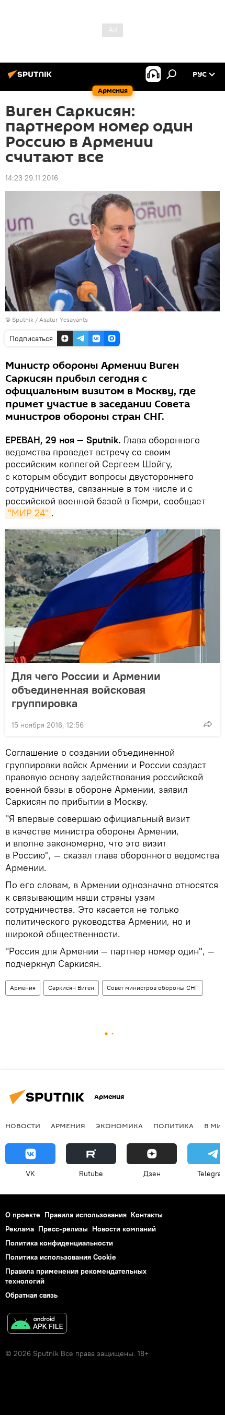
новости (22, 1125)
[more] (207, 723)
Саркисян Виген (71, 987)
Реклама (19, 1228)
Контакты (147, 1214)
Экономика (119, 1125)
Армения (23, 987)
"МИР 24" (28, 513)
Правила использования (85, 1214)
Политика (173, 1125)
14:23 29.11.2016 (31, 178)
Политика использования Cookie (60, 1257)
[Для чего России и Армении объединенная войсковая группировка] (112, 596)
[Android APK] (37, 1324)
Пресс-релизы (63, 1228)
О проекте (22, 1214)
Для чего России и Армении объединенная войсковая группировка (86, 689)
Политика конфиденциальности (59, 1243)
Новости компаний (124, 1228)
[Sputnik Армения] (31, 78)
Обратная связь (31, 1295)
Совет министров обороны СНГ (152, 987)
